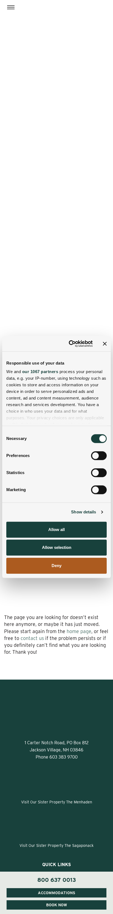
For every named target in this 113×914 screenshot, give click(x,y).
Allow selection (56, 547)
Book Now (56, 905)
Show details (83, 512)
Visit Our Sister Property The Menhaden (56, 802)
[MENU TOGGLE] (11, 7)
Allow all (56, 529)
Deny (56, 565)
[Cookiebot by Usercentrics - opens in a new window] (70, 343)
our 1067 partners (40, 371)
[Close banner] (105, 344)
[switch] (99, 455)
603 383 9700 (63, 757)
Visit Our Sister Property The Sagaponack (56, 845)
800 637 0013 (56, 880)
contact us (32, 638)
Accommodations (56, 893)
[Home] (56, 15)
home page (79, 631)
